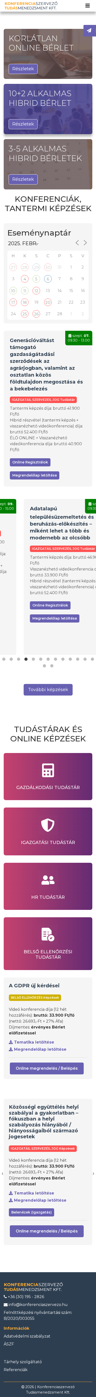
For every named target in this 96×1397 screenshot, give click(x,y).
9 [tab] (62, 659)
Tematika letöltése (33, 1042)
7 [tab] (48, 659)
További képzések (48, 689)
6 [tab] (40, 659)
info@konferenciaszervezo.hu (38, 1304)
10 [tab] (70, 659)
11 (24, 291)
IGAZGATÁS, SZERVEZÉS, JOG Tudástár (43, 400)
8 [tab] (55, 659)
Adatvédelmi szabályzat (27, 1336)
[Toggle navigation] (87, 6)
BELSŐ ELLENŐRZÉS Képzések (35, 997)
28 (24, 267)
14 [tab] (44, 665)
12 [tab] (84, 659)
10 (13, 291)
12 (36, 291)
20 (47, 302)
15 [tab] (51, 665)
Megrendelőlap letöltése (34, 475)
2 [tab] (11, 659)
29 (36, 267)
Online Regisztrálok (30, 462)
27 (13, 267)
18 (25, 302)
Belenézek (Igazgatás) (31, 1212)
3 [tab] (18, 659)
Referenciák (16, 1369)
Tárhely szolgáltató (23, 1362)
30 (47, 267)
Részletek (23, 69)
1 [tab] (3, 659)
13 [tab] (92, 659)
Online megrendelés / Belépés (47, 1068)
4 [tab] (25, 659)
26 (36, 314)
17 (13, 302)
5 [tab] (33, 659)
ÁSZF (9, 1344)
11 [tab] (77, 659)
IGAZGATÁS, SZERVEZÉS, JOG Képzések (43, 1148)
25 (24, 314)
